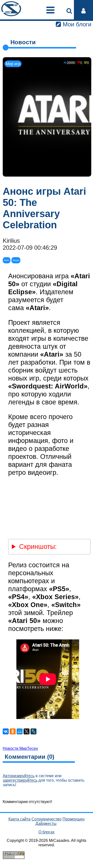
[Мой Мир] (20, 731)
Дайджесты (46, 823)
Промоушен (73, 819)
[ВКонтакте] (6, 731)
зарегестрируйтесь (20, 780)
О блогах (46, 832)
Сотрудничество (46, 819)
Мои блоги (76, 24)
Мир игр (13, 64)
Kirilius (11, 240)
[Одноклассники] (13, 731)
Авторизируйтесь (18, 776)
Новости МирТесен (20, 748)
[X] (27, 731)
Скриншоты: (38, 546)
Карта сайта (19, 819)
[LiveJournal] (33, 731)
